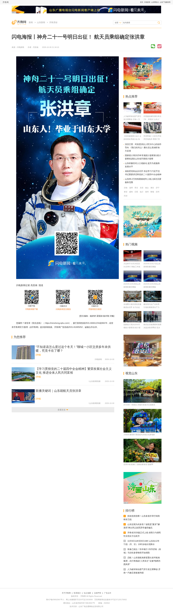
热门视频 (131, 244)
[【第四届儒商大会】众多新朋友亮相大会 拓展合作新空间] (132, 132)
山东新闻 (41, 22)
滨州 (157, 192)
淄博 (131, 188)
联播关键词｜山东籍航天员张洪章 (58, 390)
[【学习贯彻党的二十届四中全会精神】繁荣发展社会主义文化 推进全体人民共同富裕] (23, 374)
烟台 (147, 188)
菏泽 (125, 196)
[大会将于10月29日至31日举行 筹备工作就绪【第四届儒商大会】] (132, 255)
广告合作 (107, 593)
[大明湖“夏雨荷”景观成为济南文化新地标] (142, 421)
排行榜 (129, 510)
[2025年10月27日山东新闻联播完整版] (152, 255)
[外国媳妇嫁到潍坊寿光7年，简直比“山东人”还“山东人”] (152, 113)
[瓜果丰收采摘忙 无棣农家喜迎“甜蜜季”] (142, 450)
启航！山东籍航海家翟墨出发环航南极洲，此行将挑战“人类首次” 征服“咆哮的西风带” (141, 560)
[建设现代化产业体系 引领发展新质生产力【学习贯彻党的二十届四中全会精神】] (152, 296)
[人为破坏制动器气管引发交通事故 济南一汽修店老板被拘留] (132, 113)
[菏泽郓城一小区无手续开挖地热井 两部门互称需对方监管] (152, 132)
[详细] (38, 355)
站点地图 (87, 593)
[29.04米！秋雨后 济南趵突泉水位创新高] (142, 391)
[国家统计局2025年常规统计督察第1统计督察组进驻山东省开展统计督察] (132, 316)
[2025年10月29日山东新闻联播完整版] (152, 276)
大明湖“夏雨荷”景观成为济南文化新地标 (139, 435)
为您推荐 (20, 337)
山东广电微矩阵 (165, 2)
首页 (141, 2)
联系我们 (77, 593)
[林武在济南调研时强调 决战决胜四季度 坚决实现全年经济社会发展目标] (152, 316)
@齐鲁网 (34, 327)
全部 (116, 23)
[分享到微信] (153, 46)
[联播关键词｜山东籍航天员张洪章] (23, 396)
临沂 (141, 192)
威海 (131, 192)
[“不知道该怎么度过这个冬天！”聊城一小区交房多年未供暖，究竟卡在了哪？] (23, 352)
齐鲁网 (6, 2)
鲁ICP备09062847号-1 (55, 600)
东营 (141, 188)
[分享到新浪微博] (159, 46)
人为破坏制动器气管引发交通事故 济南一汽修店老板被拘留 (132, 119)
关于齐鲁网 (66, 593)
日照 (136, 192)
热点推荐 (131, 96)
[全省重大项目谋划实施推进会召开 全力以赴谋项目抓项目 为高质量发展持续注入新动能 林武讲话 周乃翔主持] (132, 296)
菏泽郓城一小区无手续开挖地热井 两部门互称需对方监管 (152, 139)
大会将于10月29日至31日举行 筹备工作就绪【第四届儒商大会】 (132, 267)
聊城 (152, 192)
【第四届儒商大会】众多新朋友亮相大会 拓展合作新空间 (132, 139)
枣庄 (136, 188)
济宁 (157, 188)
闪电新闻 (147, 2)
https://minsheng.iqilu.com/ (57, 323)
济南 (125, 188)
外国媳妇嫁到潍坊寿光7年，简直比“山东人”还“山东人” (152, 119)
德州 (147, 192)
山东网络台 (155, 2)
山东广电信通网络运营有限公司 (91, 606)
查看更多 (62, 410)
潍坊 (152, 188)
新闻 (31, 22)
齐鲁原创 (53, 22)
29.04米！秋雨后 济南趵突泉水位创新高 (139, 405)
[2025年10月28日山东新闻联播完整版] (132, 276)
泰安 (125, 192)
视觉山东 (131, 373)
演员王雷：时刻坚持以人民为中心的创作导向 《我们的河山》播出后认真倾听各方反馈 (143, 147)
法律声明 (97, 593)
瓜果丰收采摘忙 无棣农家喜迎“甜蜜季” (138, 464)
